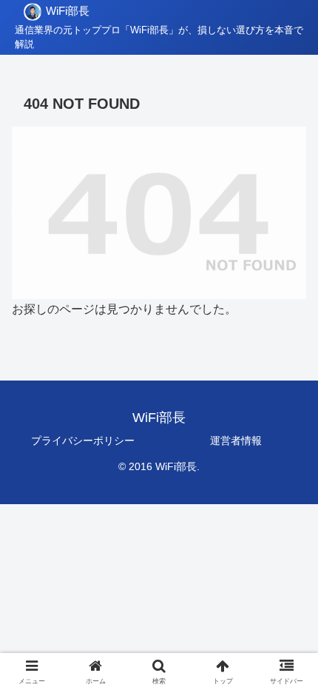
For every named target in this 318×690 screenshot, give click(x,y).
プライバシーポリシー (83, 440)
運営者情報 (236, 440)
